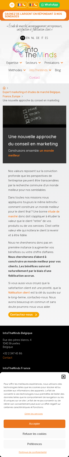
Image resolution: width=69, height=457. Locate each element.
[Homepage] (4, 88)
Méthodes (15, 70)
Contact (34, 77)
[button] (63, 377)
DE (38, 38)
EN (27, 38)
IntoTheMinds (38, 70)
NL (32, 38)
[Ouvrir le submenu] (20, 62)
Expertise (12, 63)
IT (42, 38)
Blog (58, 70)
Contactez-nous (21, 314)
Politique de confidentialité (33, 452)
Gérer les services (33, 413)
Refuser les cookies (35, 433)
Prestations (51, 63)
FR (22, 38)
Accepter (34, 423)
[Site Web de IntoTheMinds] (35, 51)
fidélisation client (19, 292)
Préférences (34, 444)
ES (46, 38)
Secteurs (31, 63)
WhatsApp (51, 4)
